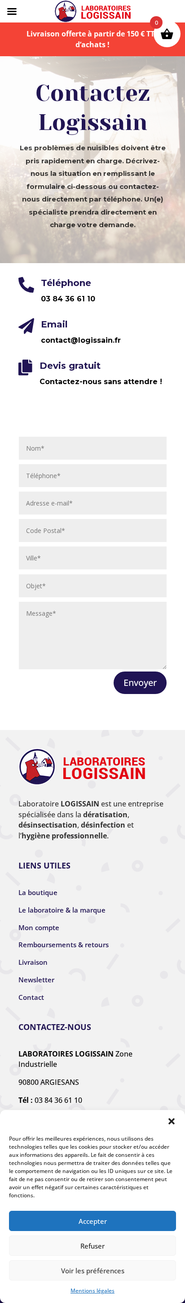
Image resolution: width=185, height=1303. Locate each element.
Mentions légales (92, 1290)
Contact (31, 997)
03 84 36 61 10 (58, 1100)
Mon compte (38, 927)
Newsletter (36, 979)
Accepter (93, 1221)
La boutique (37, 892)
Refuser (92, 1245)
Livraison (33, 962)
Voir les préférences (92, 1270)
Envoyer (140, 682)
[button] (171, 1121)
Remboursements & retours (63, 944)
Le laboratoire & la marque (62, 909)
